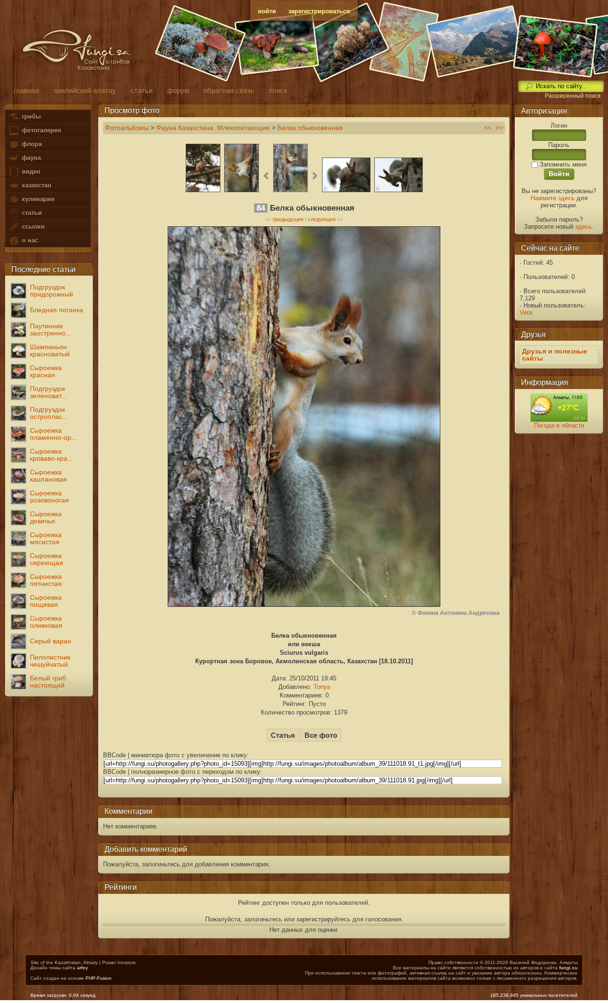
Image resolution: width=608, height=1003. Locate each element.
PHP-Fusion (99, 978)
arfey (82, 967)
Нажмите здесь (553, 198)
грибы (30, 116)
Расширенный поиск (572, 96)
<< (488, 127)
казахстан (35, 185)
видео (30, 171)
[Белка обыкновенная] (203, 191)
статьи (31, 212)
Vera (526, 312)
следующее (322, 219)
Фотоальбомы (127, 127)
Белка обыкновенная (310, 127)
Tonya (322, 686)
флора (31, 144)
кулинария (37, 199)
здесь (583, 226)
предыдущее (288, 219)
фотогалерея (40, 130)
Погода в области (559, 425)
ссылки (32, 226)
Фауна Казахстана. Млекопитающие (213, 127)
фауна (30, 157)
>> (499, 127)
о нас (29, 240)
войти (267, 11)
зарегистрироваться (319, 11)
